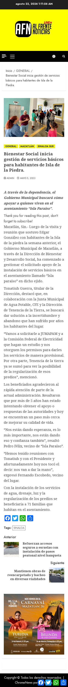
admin (10, 178)
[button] (12, 56)
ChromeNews (23, 682)
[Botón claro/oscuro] (56, 56)
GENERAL (10, 146)
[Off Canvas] (4, 56)
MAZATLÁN (27, 146)
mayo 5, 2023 (27, 178)
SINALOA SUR (46, 146)
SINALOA (19, 528)
